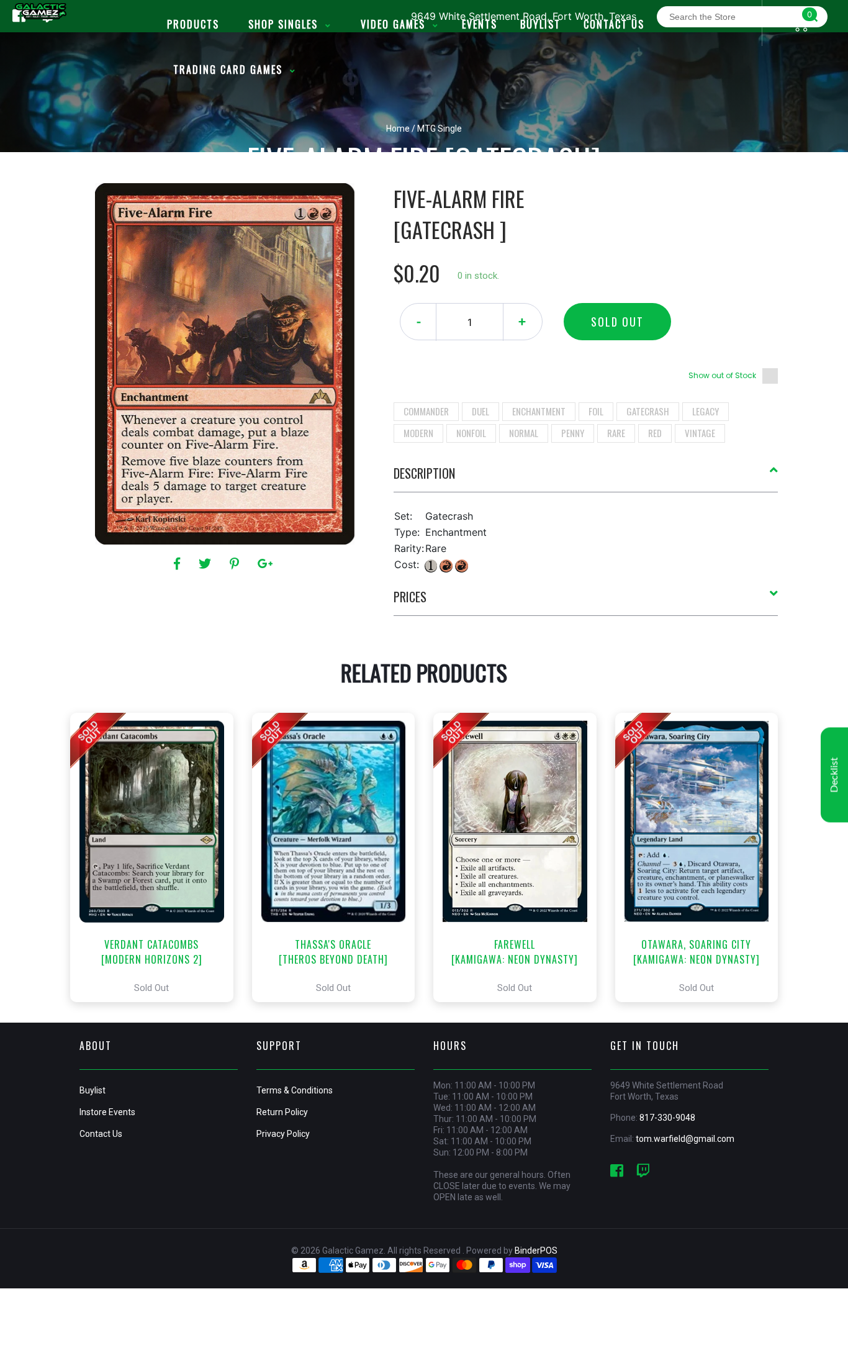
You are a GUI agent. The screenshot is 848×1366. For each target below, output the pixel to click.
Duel (480, 411)
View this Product (157, 857)
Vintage (700, 433)
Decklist (834, 775)
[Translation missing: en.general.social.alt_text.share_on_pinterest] (236, 563)
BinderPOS (536, 1250)
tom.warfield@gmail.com (685, 1139)
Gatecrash (647, 411)
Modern (418, 433)
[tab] (586, 478)
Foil (596, 411)
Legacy (705, 411)
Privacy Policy (283, 1134)
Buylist (92, 1090)
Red (655, 433)
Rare (616, 433)
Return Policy (282, 1112)
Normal (523, 433)
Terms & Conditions (294, 1090)
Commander (426, 411)
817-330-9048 (667, 1118)
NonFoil (471, 433)
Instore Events (107, 1112)
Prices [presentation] (410, 596)
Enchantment (539, 411)
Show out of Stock (722, 375)
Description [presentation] (424, 473)
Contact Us (100, 1134)
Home (398, 128)
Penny (572, 433)
